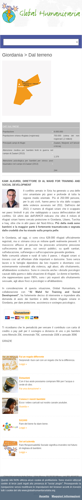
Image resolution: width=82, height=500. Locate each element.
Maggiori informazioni (66, 496)
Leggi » (23, 364)
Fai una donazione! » (30, 388)
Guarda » (24, 406)
